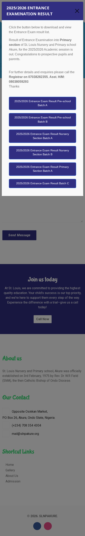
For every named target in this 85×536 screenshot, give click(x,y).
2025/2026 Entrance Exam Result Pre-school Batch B (42, 119)
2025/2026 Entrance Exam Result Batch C (42, 183)
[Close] (77, 10)
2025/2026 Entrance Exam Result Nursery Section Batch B (42, 152)
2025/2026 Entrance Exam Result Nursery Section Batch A (42, 136)
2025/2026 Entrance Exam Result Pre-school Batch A (42, 103)
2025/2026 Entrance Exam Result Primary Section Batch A (42, 168)
